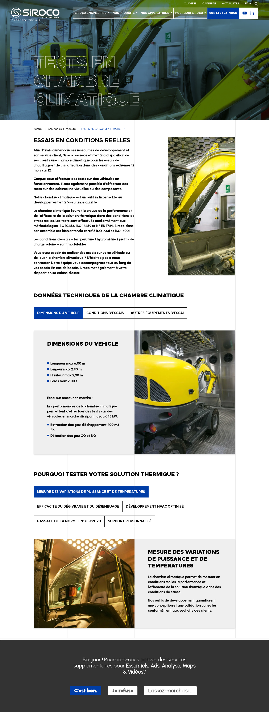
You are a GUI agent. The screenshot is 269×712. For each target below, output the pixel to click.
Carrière (209, 3)
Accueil (38, 129)
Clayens (190, 3)
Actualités (230, 3)
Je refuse (122, 690)
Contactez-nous (223, 13)
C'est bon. (85, 690)
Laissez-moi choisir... (170, 690)
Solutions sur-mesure (62, 129)
